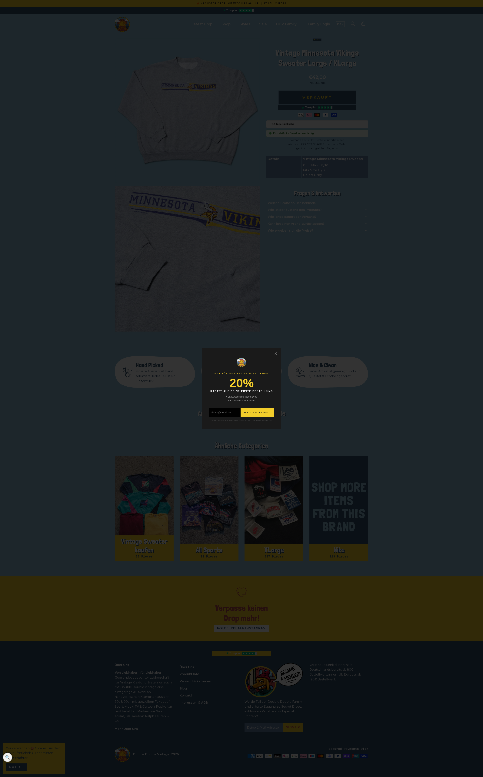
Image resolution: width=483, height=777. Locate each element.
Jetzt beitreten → (257, 412)
